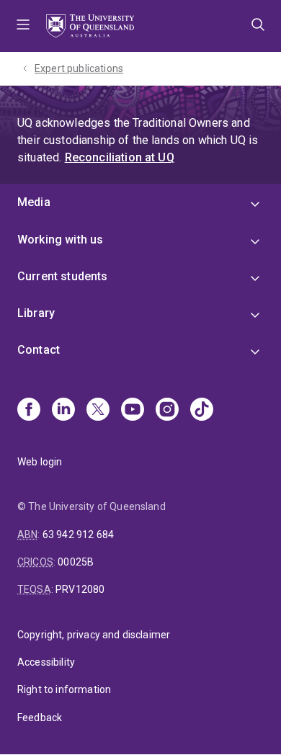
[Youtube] (132, 411)
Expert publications (79, 68)
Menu (23, 26)
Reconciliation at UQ (119, 157)
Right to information (64, 689)
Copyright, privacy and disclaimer (93, 634)
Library (36, 313)
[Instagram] (167, 411)
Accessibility (46, 662)
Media (33, 202)
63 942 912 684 (78, 534)
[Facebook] (28, 411)
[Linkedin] (63, 411)
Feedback (39, 717)
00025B (76, 562)
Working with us (60, 239)
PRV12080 (79, 589)
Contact (38, 350)
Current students (62, 276)
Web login (39, 462)
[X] (98, 411)
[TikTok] (201, 411)
